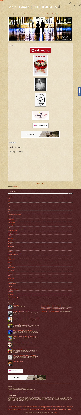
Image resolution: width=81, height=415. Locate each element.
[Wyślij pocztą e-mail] (10, 142)
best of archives (11, 270)
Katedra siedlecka (11, 225)
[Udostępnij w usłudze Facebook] (13, 142)
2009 (9, 201)
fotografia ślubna (11, 278)
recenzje (34, 14)
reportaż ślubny (11, 288)
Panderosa (10, 248)
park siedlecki (10, 280)
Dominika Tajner (11, 219)
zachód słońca (10, 294)
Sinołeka (9, 257)
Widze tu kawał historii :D (46, 309)
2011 (9, 204)
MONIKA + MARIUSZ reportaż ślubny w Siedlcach (22, 330)
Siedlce (9, 256)
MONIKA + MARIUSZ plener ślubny (19, 349)
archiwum (9, 268)
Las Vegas (10, 236)
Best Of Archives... (16, 305)
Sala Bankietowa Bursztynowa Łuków (15, 252)
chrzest (9, 272)
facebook (9, 276)
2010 (9, 203)
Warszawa (10, 262)
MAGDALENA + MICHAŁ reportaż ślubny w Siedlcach (23, 342)
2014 (9, 209)
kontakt (46, 14)
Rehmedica (10, 249)
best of (16, 14)
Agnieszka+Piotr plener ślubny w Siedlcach (21, 324)
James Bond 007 (11, 224)
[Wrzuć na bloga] (11, 142)
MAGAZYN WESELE (12, 238)
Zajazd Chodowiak (11, 267)
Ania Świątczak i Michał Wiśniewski (14, 214)
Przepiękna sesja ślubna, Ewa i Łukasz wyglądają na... (51, 306)
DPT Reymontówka (11, 217)
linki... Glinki (54, 14)
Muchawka (10, 244)
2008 (9, 200)
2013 (9, 208)
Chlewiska (10, 216)
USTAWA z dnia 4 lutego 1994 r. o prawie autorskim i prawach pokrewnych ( (31, 391)
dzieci (9, 275)
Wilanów (9, 264)
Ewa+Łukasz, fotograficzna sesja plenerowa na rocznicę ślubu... (25, 355)
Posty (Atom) (15, 186)
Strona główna (40, 183)
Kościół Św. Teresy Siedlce (13, 233)
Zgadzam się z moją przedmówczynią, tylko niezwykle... (51, 305)
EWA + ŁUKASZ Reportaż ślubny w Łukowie (21, 311)
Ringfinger (10, 251)
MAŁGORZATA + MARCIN (18, 361)
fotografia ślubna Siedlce (16, 409)
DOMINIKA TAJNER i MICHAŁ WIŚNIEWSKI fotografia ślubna (24, 336)
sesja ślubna (10, 291)
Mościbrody (10, 243)
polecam (63, 14)
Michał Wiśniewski (11, 241)
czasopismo (10, 273)
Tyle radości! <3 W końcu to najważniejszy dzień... (50, 311)
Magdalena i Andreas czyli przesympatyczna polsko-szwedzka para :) (26, 317)
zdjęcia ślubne (10, 296)
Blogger (55, 412)
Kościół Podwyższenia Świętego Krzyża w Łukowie (17, 228)
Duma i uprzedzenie (11, 222)
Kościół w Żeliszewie (12, 232)
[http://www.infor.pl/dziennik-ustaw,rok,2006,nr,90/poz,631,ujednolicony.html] (8, 391)
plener (9, 281)
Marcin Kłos (10, 240)
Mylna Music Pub (11, 246)
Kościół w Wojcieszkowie (12, 230)
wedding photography (12, 292)
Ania (9, 212)
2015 (9, 211)
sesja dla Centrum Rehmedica (13, 289)
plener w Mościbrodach (12, 283)
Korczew (9, 227)
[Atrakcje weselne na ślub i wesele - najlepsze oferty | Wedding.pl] (40, 137)
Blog (11, 14)
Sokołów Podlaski (11, 259)
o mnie (40, 14)
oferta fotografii (25, 14)
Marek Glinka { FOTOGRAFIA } (34, 6)
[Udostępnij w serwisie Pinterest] (15, 142)
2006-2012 (10, 196)
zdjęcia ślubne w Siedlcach (13, 297)
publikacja (10, 286)
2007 (9, 198)
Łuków (9, 299)
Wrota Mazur (10, 265)
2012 (9, 206)
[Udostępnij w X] (12, 142)
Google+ (1, 0)
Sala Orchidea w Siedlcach (13, 254)
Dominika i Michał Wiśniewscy (13, 220)
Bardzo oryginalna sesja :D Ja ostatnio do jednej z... (51, 308)
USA (9, 260)
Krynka (9, 235)
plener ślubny (10, 284)
